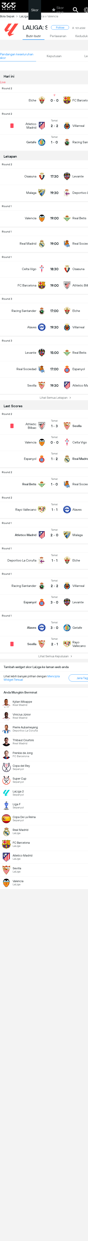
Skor (34, 10)
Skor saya (60, 10)
